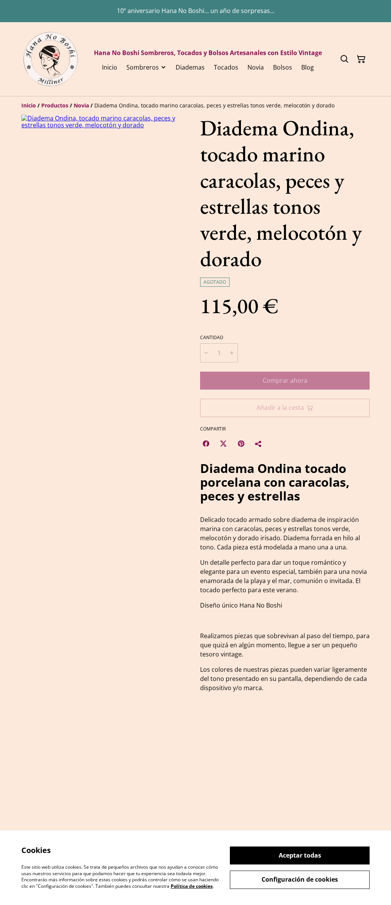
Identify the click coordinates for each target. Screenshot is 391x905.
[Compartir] (258, 443)
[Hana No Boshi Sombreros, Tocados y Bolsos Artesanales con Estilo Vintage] (50, 59)
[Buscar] (344, 59)
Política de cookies (192, 886)
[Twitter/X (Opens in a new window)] (223, 443)
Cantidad (211, 337)
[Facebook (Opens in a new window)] (206, 443)
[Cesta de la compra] (361, 59)
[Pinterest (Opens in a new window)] (241, 443)
